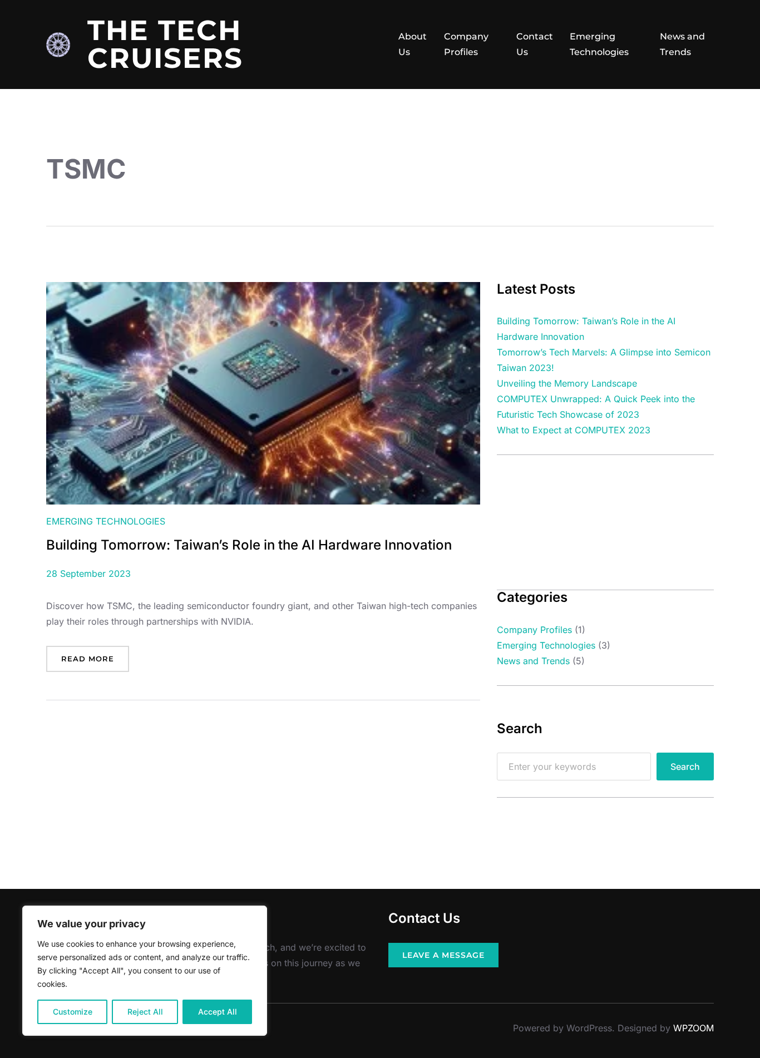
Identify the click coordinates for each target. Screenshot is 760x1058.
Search (685, 766)
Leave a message (443, 955)
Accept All (217, 1011)
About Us (412, 44)
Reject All (145, 1011)
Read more (91, 663)
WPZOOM (693, 1028)
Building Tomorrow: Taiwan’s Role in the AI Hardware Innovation (249, 545)
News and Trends (682, 44)
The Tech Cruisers (165, 44)
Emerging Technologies (599, 44)
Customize (72, 1011)
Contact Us (534, 44)
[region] (144, 971)
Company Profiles (466, 44)
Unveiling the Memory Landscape (567, 383)
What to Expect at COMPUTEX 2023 (573, 430)
